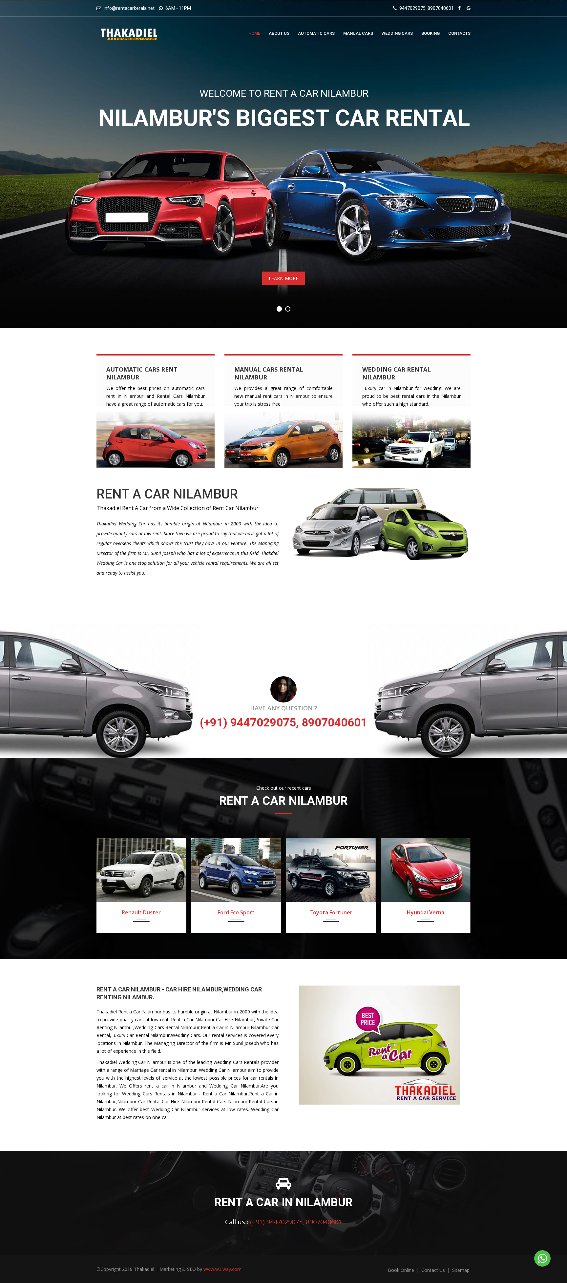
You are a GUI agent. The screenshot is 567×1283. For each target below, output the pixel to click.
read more (119, 415)
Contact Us (433, 1270)
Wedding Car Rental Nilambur (396, 373)
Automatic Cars (316, 33)
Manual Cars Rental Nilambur (268, 373)
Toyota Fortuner (240, 912)
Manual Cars (358, 33)
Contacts (459, 33)
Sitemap (461, 1270)
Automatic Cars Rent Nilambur (142, 373)
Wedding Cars (397, 33)
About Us (279, 33)
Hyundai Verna (335, 912)
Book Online (401, 1270)
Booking (430, 33)
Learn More (283, 278)
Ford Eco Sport (145, 912)
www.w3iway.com (222, 1269)
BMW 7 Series (430, 912)
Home (254, 33)
